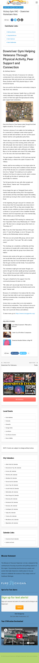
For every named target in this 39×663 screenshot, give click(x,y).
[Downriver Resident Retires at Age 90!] (7, 342)
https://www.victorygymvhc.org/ (25, 313)
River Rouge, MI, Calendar (12, 495)
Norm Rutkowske (11, 42)
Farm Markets (9, 417)
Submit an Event (10, 542)
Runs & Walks (9, 438)
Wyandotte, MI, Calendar (12, 523)
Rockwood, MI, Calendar (12, 502)
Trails (36, 365)
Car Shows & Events (11, 434)
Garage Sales (9, 428)
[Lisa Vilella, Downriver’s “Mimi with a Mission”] (7, 327)
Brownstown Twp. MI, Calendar (13, 467)
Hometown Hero (8, 7)
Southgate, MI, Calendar (12, 509)
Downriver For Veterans (9, 365)
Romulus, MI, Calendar (11, 505)
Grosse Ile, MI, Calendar (12, 481)
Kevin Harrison (11, 39)
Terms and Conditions (32, 656)
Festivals (8, 421)
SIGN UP (19, 607)
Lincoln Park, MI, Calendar (12, 488)
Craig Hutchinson (11, 35)
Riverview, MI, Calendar (11, 499)
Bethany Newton (18, 7)
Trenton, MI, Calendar (11, 516)
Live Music (8, 431)
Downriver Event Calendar (12, 539)
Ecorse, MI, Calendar (11, 471)
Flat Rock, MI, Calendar (11, 474)
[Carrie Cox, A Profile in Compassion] (7, 335)
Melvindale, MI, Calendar (12, 492)
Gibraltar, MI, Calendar (11, 478)
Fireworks (8, 424)
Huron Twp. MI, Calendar (12, 485)
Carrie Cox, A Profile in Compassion (21, 332)
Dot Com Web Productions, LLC (19, 616)
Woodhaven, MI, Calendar (12, 519)
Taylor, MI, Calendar (11, 512)
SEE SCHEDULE (19, 399)
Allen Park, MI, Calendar (12, 464)
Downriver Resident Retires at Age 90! (22, 340)
